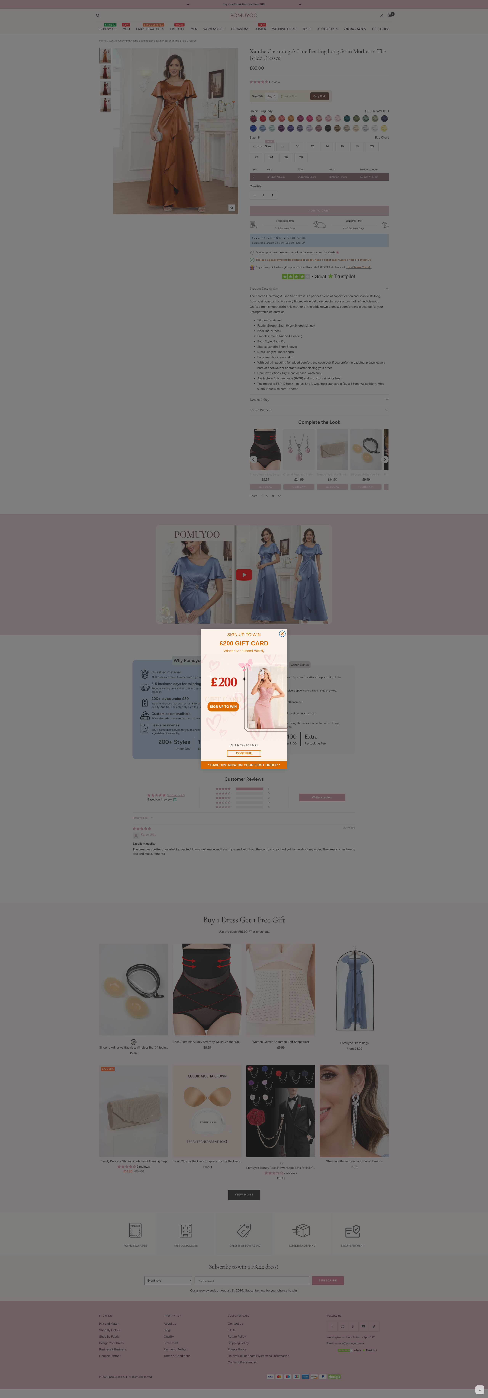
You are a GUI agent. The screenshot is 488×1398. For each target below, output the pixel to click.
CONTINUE (244, 753)
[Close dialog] (282, 634)
